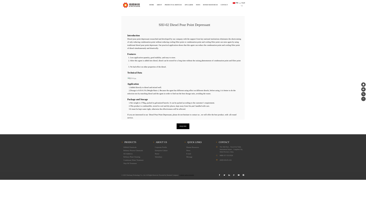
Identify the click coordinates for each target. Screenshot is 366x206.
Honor (157, 154)
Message (189, 157)
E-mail (188, 154)
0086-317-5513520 (226, 155)
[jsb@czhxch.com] (363, 89)
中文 (236, 3)
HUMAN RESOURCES (210, 5)
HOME (151, 5)
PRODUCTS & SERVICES (173, 5)
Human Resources (192, 147)
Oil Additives (128, 154)
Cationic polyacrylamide (186, 175)
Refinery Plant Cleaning (131, 157)
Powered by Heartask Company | (169, 175)
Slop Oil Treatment (130, 163)
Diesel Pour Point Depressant (160, 115)
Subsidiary (158, 157)
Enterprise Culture (161, 150)
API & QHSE (189, 5)
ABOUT (159, 5)
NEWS (198, 5)
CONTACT (224, 5)
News (188, 150)
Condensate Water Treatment (133, 160)
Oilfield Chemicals (129, 147)
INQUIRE (183, 126)
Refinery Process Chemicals (133, 150)
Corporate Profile (161, 147)
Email (243, 3)
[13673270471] (363, 94)
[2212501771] (363, 84)
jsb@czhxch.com (226, 160)
